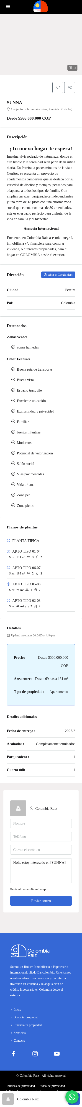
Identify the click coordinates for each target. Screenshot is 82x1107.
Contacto (19, 1040)
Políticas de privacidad (20, 1086)
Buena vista (25, 380)
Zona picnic (25, 505)
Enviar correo (41, 901)
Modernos (24, 443)
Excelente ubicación (31, 401)
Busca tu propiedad (26, 1017)
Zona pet (23, 495)
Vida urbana (25, 485)
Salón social (25, 464)
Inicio (17, 1009)
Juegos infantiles (29, 432)
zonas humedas (28, 347)
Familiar (23, 422)
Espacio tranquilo (29, 390)
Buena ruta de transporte (34, 369)
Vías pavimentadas (30, 474)
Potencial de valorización (35, 453)
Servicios (20, 1033)
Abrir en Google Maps (60, 274)
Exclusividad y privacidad (35, 411)
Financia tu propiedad (28, 1025)
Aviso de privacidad (52, 1086)
